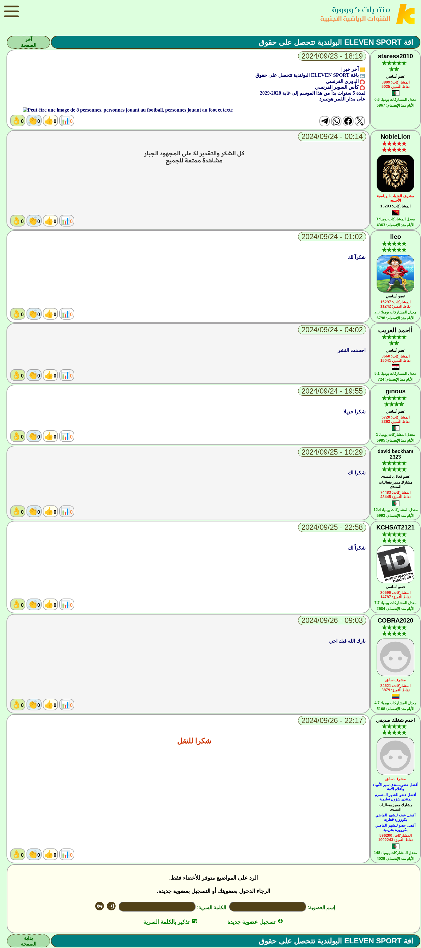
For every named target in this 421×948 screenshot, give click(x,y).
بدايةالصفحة (28, 940)
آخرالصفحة (28, 42)
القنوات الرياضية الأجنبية (355, 18)
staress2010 (395, 56)
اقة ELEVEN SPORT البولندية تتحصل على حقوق (336, 42)
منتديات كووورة (361, 9)
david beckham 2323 (395, 454)
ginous (396, 391)
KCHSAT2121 (395, 527)
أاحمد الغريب (395, 330)
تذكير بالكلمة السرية (170, 922)
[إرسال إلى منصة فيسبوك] (348, 121)
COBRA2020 (395, 620)
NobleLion (396, 136)
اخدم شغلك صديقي (395, 720)
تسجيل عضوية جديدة (255, 922)
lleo (395, 236)
